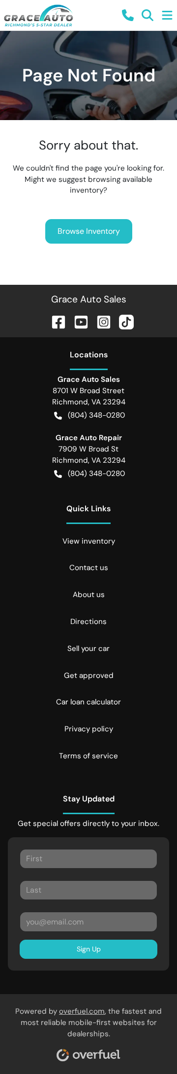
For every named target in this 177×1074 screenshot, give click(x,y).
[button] (128, 15)
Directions (88, 621)
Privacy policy (88, 729)
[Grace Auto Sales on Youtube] (77, 321)
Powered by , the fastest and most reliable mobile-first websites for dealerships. (88, 1022)
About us (89, 594)
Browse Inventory (89, 231)
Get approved (89, 675)
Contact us (88, 568)
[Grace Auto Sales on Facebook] (54, 321)
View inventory (88, 541)
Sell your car (88, 648)
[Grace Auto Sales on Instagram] (99, 321)
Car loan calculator (88, 702)
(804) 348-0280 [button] (96, 415)
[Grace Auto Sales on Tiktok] (122, 321)
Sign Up (89, 949)
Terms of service (88, 756)
